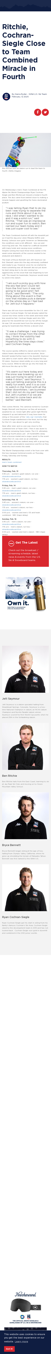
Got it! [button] (9, 1349)
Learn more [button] (21, 1341)
